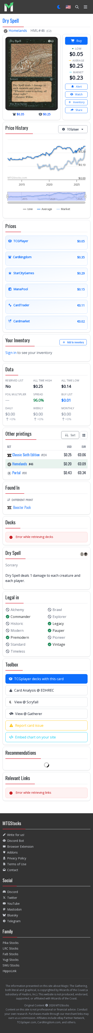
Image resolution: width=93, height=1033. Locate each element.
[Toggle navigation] (85, 7)
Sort (73, 435)
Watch (79, 94)
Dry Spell (11, 20)
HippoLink (9, 971)
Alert (79, 86)
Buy (79, 41)
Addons (12, 852)
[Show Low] (28, 209)
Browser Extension (20, 846)
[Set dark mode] (59, 7)
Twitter (12, 898)
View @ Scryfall (26, 702)
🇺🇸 (68, 7)
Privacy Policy (16, 858)
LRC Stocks (10, 948)
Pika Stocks (11, 943)
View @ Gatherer (28, 713)
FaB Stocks (10, 954)
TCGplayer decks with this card (39, 678)
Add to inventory (75, 342)
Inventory (79, 102)
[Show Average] (44, 209)
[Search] (77, 7)
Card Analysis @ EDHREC (34, 690)
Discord (12, 892)
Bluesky (12, 915)
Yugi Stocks (11, 960)
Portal (16, 472)
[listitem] (8, 7)
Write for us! (15, 835)
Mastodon (14, 909)
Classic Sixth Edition (25, 454)
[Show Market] (63, 209)
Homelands (18, 30)
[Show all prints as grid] (84, 435)
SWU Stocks (11, 965)
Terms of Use (16, 864)
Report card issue (29, 725)
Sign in (10, 352)
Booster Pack (22, 507)
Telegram (14, 921)
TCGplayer (73, 129)
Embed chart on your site (35, 737)
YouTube (13, 903)
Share (78, 110)
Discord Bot (15, 841)
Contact (12, 870)
